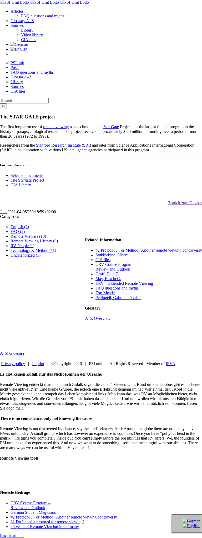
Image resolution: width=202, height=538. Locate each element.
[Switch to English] (191, 525)
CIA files (102, 259)
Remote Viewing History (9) (34, 241)
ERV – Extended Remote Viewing (124, 283)
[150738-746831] (64, 482)
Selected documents (27, 175)
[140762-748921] (46, 482)
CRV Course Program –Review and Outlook (115, 266)
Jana (3, 212)
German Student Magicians (33, 512)
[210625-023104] (27, 482)
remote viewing (56, 126)
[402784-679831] (100, 482)
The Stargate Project (27, 180)
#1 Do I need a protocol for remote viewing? (47, 522)
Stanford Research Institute (58, 145)
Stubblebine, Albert (111, 255)
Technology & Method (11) (33, 250)
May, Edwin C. (108, 278)
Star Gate (111, 126)
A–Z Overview (97, 318)
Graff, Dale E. (107, 274)
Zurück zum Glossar (185, 203)
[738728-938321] (83, 482)
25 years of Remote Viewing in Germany (45, 526)
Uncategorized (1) (26, 255)
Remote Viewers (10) (28, 236)
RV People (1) (22, 245)
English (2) (20, 227)
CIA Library (21, 185)
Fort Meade (105, 293)
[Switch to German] (19, 44)
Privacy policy (13, 363)
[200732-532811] (9, 482)
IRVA (170, 363)
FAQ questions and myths (117, 288)
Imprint (38, 363)
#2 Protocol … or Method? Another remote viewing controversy (148, 250)
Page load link (12, 535)
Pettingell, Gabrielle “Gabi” (118, 297)
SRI (86, 145)
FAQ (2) (18, 231)
